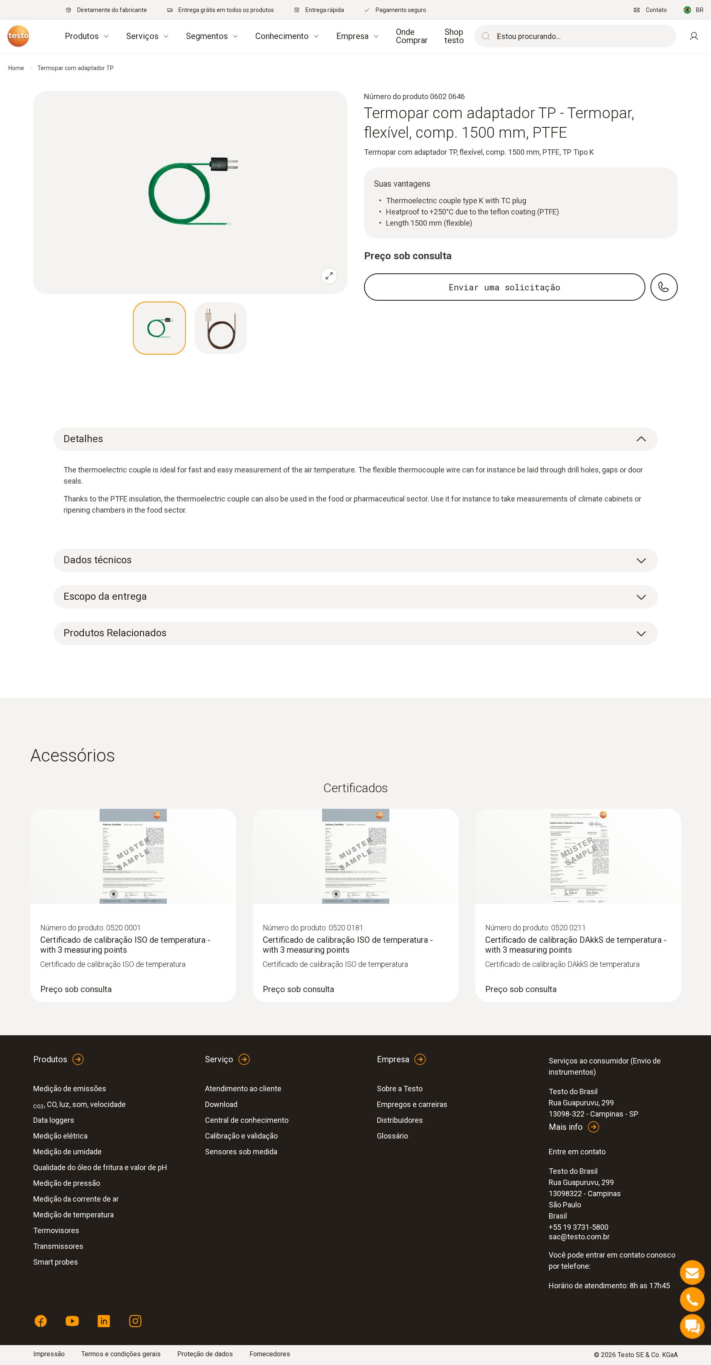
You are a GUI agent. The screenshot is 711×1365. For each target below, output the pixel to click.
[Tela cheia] (329, 276)
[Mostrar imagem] (159, 328)
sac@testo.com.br (579, 1236)
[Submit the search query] (484, 36)
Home (16, 68)
